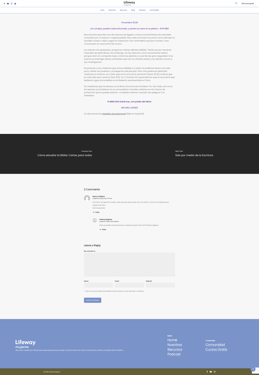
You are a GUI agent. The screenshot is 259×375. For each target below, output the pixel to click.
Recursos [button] (174, 349)
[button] (236, 3)
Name (86, 281)
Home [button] (172, 340)
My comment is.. (90, 251)
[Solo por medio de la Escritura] (194, 154)
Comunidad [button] (215, 345)
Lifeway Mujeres (105, 219)
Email (117, 281)
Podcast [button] (173, 354)
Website (149, 281)
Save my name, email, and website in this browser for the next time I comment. (115, 291)
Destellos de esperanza (114, 113)
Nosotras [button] (174, 345)
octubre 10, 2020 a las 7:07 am (102, 198)
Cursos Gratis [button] (216, 349)
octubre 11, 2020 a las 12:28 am (109, 221)
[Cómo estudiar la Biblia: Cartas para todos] (65, 154)
